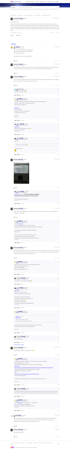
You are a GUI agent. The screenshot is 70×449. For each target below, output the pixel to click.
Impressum (12, 444)
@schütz (17, 316)
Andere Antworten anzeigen (19, 344)
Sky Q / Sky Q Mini (37, 15)
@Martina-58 (16, 107)
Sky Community (13, 15)
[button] (15, 95)
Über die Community (30, 1)
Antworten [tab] (13, 44)
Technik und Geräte (28, 15)
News (37, 1)
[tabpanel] (35, 242)
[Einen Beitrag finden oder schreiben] (58, 7)
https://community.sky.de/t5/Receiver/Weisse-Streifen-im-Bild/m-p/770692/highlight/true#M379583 (33, 367)
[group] (51, 32)
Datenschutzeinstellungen (45, 442)
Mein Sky (12, 442)
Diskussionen (43, 1)
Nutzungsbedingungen (28, 442)
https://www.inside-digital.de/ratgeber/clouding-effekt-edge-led (26, 374)
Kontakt (51, 442)
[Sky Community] (16, 1)
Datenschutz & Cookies (36, 442)
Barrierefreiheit (22, 442)
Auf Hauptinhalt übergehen (5, 0)
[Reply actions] (58, 89)
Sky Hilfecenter (16, 442)
